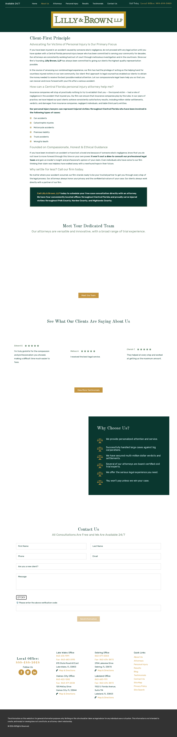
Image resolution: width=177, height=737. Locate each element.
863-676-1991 (62, 656)
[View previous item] (86, 382)
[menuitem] (34, 3)
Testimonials (140, 675)
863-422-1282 (63, 679)
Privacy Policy (140, 686)
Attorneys (139, 661)
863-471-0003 (102, 656)
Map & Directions (67, 670)
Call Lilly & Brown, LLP (48, 193)
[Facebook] (21, 672)
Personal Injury (141, 664)
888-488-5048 (164, 4)
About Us (138, 657)
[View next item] (91, 382)
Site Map (138, 682)
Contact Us (139, 679)
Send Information (88, 619)
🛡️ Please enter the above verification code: (36, 602)
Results (137, 668)
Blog (136, 671)
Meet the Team (89, 295)
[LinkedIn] (34, 672)
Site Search (139, 690)
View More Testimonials (88, 390)
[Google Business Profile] (28, 672)
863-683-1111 (101, 679)
